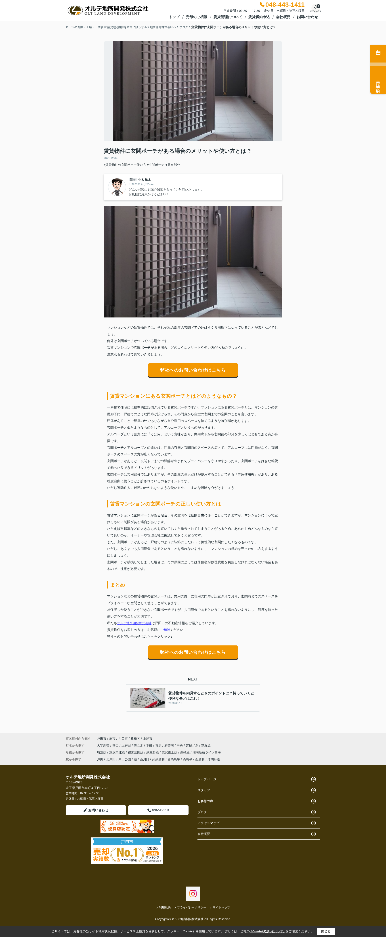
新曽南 (169, 745)
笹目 (116, 745)
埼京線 (102, 752)
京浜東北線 (117, 752)
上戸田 (127, 745)
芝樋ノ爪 (192, 745)
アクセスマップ (208, 823)
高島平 (187, 759)
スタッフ (203, 790)
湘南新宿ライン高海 (207, 752)
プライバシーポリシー (191, 907)
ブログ (202, 812)
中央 (180, 745)
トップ (174, 17)
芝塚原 (206, 745)
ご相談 (165, 630)
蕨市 (112, 738)
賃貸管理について (228, 17)
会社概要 (283, 17)
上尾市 (147, 738)
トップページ (206, 779)
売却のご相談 (196, 17)
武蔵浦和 (158, 759)
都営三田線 (136, 752)
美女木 (139, 745)
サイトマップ (221, 907)
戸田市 (101, 738)
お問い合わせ (307, 17)
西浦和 (200, 759)
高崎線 (185, 752)
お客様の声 (205, 801)
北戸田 (110, 759)
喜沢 (158, 745)
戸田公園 (124, 759)
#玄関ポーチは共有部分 (163, 165)
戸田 (100, 759)
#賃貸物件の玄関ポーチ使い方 (125, 165)
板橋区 (135, 738)
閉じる (326, 931)
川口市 (123, 738)
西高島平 (174, 759)
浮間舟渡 (214, 759)
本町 (149, 745)
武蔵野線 (153, 752)
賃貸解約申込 (259, 17)
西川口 (144, 759)
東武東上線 (170, 752)
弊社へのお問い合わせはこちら (193, 369)
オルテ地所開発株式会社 (134, 623)
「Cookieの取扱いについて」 (267, 931)
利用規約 (165, 907)
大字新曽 (103, 745)
